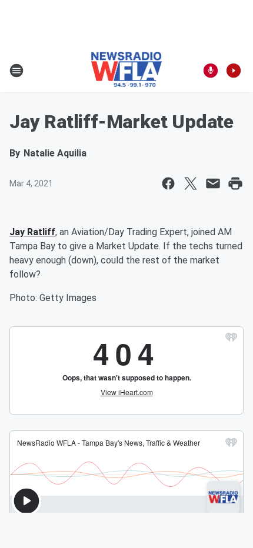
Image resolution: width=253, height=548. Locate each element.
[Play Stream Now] (234, 71)
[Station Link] (126, 70)
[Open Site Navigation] (16, 71)
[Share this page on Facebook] (168, 183)
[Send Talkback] (211, 71)
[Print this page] (235, 183)
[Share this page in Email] (213, 183)
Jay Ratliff (32, 232)
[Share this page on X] (190, 183)
